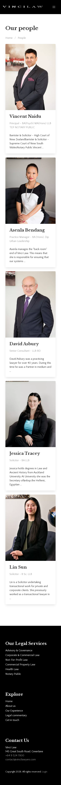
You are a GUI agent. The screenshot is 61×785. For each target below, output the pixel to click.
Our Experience (14, 710)
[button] (53, 7)
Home (9, 37)
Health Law (12, 669)
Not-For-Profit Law (16, 659)
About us (10, 705)
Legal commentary (16, 715)
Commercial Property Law (20, 664)
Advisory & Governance (18, 650)
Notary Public (13, 673)
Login (44, 771)
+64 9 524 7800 (14, 755)
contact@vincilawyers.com (20, 759)
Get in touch (12, 720)
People (22, 37)
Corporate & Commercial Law (22, 655)
